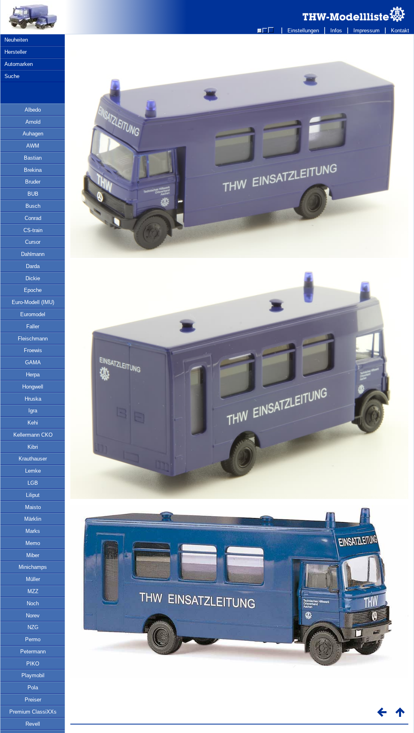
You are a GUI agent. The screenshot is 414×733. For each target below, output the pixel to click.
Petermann (33, 652)
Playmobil (32, 675)
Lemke (33, 471)
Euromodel (32, 314)
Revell (32, 724)
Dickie (32, 278)
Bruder (32, 182)
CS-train (32, 230)
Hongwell (32, 387)
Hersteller (15, 52)
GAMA (33, 362)
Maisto (33, 507)
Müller (33, 579)
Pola (32, 687)
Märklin (32, 519)
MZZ (32, 591)
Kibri (32, 447)
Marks (32, 531)
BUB (32, 194)
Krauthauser (33, 459)
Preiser (33, 700)
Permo (32, 639)
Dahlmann (32, 254)
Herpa (33, 375)
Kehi (32, 423)
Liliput (33, 495)
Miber (32, 555)
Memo (32, 543)
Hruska (33, 399)
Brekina (33, 170)
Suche (11, 76)
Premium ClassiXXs (33, 712)
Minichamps (33, 567)
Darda (33, 266)
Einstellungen (303, 30)
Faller (32, 326)
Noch (33, 603)
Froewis (33, 350)
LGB (32, 483)
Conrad (33, 218)
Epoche (33, 290)
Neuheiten (16, 40)
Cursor (32, 242)
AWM (32, 146)
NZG (32, 627)
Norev (33, 616)
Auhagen (33, 134)
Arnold (32, 122)
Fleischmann (33, 339)
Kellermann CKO (33, 435)
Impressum (366, 30)
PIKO (32, 664)
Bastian (33, 158)
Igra (32, 411)
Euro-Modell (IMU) (33, 302)
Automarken (18, 64)
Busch (32, 206)
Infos (336, 30)
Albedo (33, 110)
